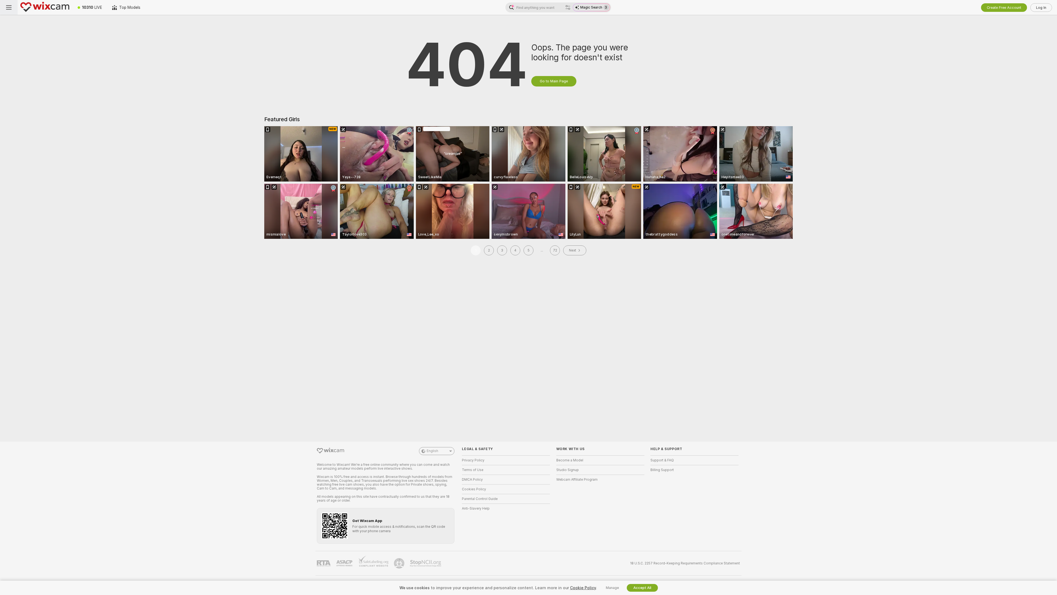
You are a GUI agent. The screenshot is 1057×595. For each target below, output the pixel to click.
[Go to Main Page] (45, 7)
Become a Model (569, 460)
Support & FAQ (662, 460)
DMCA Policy (472, 480)
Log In (1041, 8)
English (432, 451)
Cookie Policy (583, 588)
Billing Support (662, 470)
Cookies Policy (474, 489)
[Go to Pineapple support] (399, 563)
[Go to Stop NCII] (426, 563)
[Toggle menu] (9, 7)
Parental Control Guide (480, 499)
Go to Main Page (554, 81)
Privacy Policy (473, 460)
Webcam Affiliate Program (577, 480)
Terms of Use (472, 470)
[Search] (568, 7)
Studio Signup (567, 470)
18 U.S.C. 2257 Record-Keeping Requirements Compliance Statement (685, 563)
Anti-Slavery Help (476, 508)
